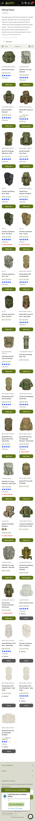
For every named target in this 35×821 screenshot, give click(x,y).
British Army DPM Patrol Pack (24, 152)
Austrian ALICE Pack (8, 69)
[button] (30, 816)
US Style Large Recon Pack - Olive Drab (8, 232)
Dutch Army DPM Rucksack (7, 111)
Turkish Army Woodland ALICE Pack (26, 397)
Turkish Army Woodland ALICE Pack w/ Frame (26, 525)
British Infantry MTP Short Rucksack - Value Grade (26, 688)
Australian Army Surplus (6, 352)
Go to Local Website (16, 804)
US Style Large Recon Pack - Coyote (25, 232)
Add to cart (8, 84)
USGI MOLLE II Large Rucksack (25, 70)
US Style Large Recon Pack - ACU (8, 275)
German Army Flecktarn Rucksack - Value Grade (8, 605)
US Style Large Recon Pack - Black (8, 192)
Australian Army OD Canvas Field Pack (7, 357)
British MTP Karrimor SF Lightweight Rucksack (8, 733)
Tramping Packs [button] (10, 37)
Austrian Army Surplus (8, 66)
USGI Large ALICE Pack (26, 603)
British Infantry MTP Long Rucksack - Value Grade (8, 688)
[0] (32, 3)
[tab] (17, 37)
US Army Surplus (24, 66)
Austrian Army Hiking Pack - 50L (25, 355)
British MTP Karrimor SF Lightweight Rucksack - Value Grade (26, 439)
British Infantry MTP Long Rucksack (25, 275)
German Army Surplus (25, 188)
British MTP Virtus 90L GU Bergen (26, 482)
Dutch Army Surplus (7, 107)
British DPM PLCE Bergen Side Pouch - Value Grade (8, 439)
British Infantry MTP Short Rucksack (8, 397)
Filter (6, 46)
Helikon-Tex (5, 521)
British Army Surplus (25, 107)
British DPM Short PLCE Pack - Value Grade (9, 644)
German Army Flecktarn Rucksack (25, 192)
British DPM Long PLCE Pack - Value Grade (26, 315)
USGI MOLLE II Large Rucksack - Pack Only (8, 566)
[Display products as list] (32, 46)
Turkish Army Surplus (25, 393)
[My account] (29, 3)
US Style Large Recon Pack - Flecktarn (8, 315)
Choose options (26, 126)
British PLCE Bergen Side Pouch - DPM (8, 152)
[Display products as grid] (29, 46)
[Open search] (23, 3)
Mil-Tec (4, 188)
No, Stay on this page (15, 808)
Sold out (26, 618)
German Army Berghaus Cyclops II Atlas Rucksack (26, 567)
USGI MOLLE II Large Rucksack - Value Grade (9, 482)
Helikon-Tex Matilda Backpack (8, 525)
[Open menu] (3, 3)
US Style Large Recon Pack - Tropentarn (25, 644)
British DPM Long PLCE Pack (26, 111)
